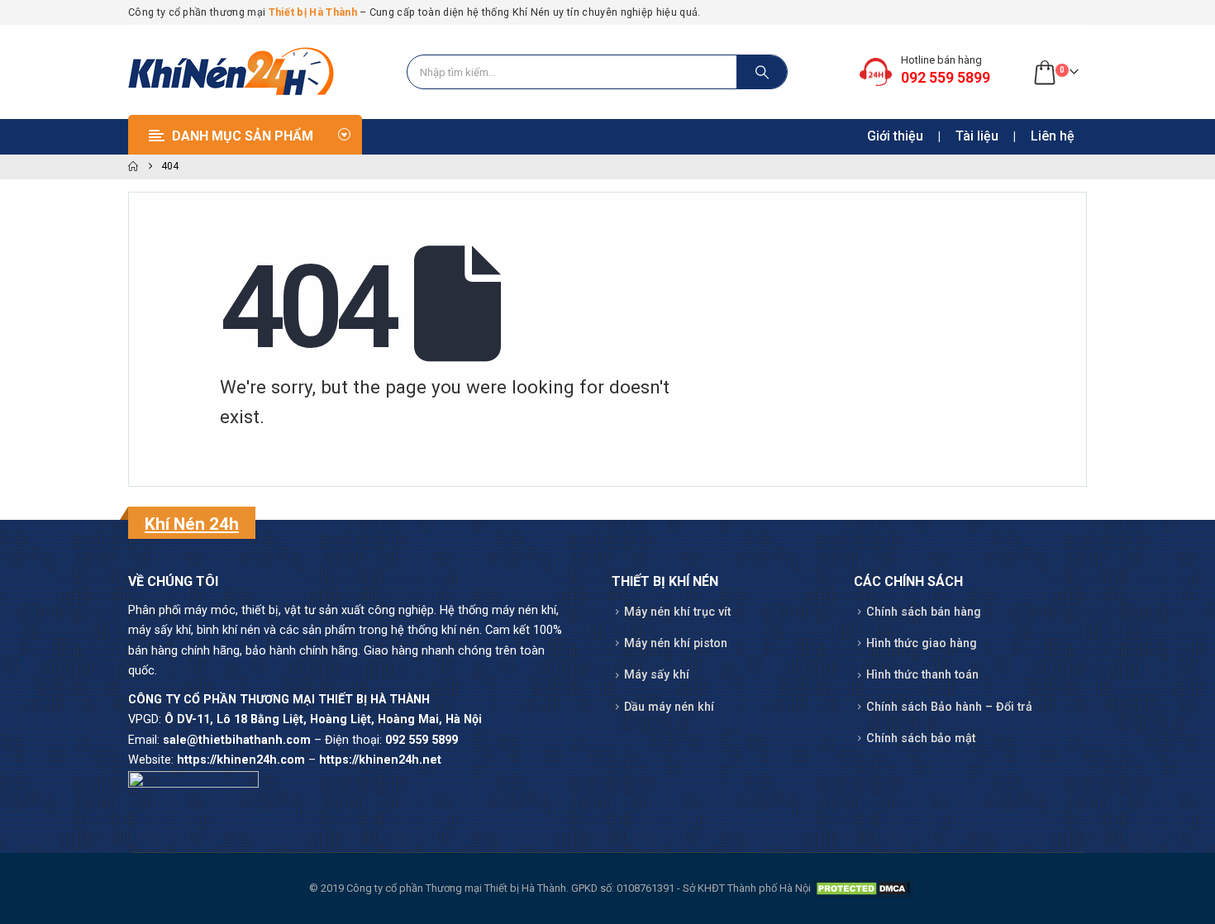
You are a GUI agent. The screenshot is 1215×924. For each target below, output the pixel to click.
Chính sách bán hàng (923, 612)
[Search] (762, 71)
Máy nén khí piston (675, 643)
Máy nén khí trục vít (677, 612)
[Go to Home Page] (133, 167)
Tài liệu (976, 136)
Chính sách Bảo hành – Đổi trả (949, 707)
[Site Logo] (231, 72)
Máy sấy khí (656, 675)
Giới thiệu (895, 136)
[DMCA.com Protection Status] (862, 888)
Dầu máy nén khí (669, 707)
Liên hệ (1052, 136)
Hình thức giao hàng (921, 643)
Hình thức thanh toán (922, 675)
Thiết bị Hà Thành (313, 12)
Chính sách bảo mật (920, 738)
